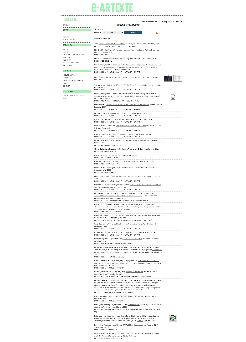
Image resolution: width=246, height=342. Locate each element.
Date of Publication (71, 63)
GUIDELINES (67, 78)
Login (65, 98)
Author (66, 52)
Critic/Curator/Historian (73, 55)
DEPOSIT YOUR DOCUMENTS (73, 80)
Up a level (101, 30)
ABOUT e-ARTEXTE (69, 75)
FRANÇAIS (66, 25)
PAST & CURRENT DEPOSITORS (74, 95)
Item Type (66, 57)
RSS (160, 33)
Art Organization (70, 66)
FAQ (64, 83)
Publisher (67, 60)
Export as (97, 33)
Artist (65, 49)
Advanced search (70, 40)
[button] (133, 32)
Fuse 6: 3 (140, 321)
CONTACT (66, 86)
